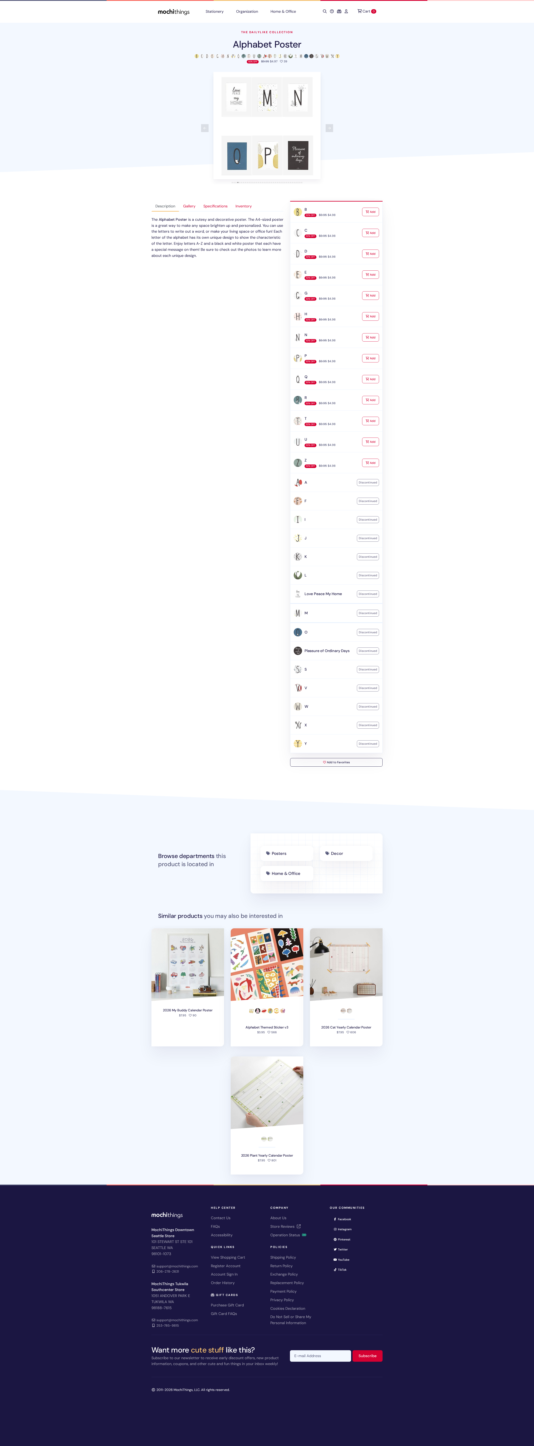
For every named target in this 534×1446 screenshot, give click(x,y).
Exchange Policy (284, 1274)
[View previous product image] (205, 128)
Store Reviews (283, 1226)
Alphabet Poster (267, 44)
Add (374, 212)
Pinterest (345, 1239)
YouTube (345, 1260)
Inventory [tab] (244, 206)
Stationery (215, 11)
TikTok (343, 1270)
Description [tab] (165, 206)
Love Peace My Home (323, 593)
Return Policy (281, 1265)
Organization (247, 11)
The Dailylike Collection (267, 32)
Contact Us (220, 1217)
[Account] (346, 11)
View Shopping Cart (228, 1257)
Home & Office (283, 11)
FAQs (215, 1226)
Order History (223, 1282)
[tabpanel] (217, 238)
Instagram (346, 1229)
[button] (267, 125)
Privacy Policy (282, 1299)
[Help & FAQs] (331, 11)
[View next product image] (329, 128)
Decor (337, 853)
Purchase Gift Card (227, 1305)
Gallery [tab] (189, 206)
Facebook (346, 1219)
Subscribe (371, 1355)
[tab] (232, 182)
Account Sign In (224, 1274)
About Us (278, 1217)
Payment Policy (283, 1291)
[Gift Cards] (339, 11)
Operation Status (285, 1235)
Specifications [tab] (215, 206)
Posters (279, 853)
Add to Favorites (338, 762)
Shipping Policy (283, 1257)
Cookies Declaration (287, 1308)
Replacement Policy (287, 1282)
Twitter (344, 1249)
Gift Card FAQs (224, 1313)
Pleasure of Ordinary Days (327, 650)
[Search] (324, 11)
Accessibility (222, 1235)
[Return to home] (173, 11)
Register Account (226, 1265)
